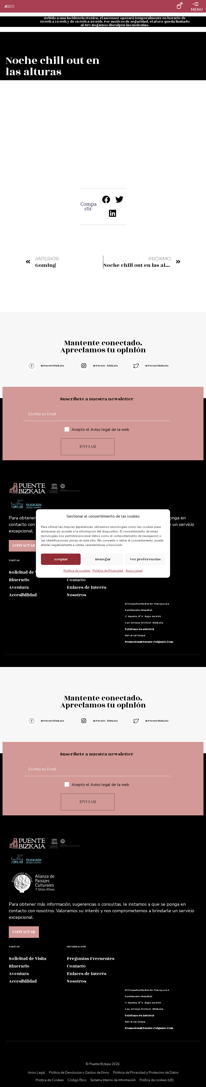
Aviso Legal (134, 571)
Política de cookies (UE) (156, 1080)
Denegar (103, 559)
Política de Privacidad (108, 571)
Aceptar (61, 559)
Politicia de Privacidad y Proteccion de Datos (146, 1072)
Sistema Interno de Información (113, 1080)
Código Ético (77, 1080)
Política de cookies (77, 571)
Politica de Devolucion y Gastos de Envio (79, 1072)
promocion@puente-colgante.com (149, 642)
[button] (106, 199)
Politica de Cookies (50, 1080)
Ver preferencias (145, 559)
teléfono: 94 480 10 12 (139, 629)
